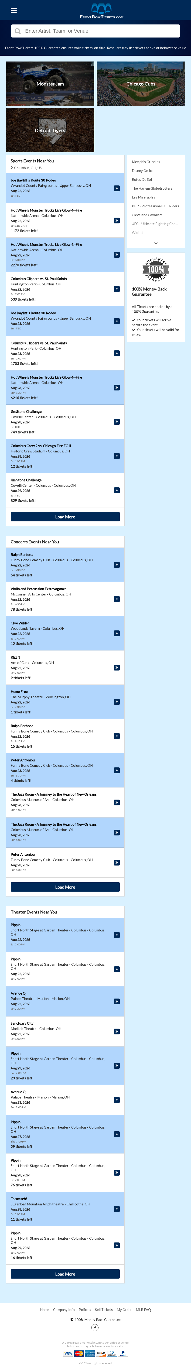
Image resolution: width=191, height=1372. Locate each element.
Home (44, 1309)
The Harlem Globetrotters (152, 188)
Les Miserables (143, 197)
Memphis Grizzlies (146, 162)
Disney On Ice (142, 170)
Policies (85, 1309)
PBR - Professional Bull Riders (155, 206)
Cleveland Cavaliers (147, 215)
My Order (124, 1309)
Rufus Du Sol (142, 179)
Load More (65, 516)
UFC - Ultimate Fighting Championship (158, 224)
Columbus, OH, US (27, 168)
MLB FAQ (143, 1309)
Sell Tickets (104, 1309)
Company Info (64, 1309)
